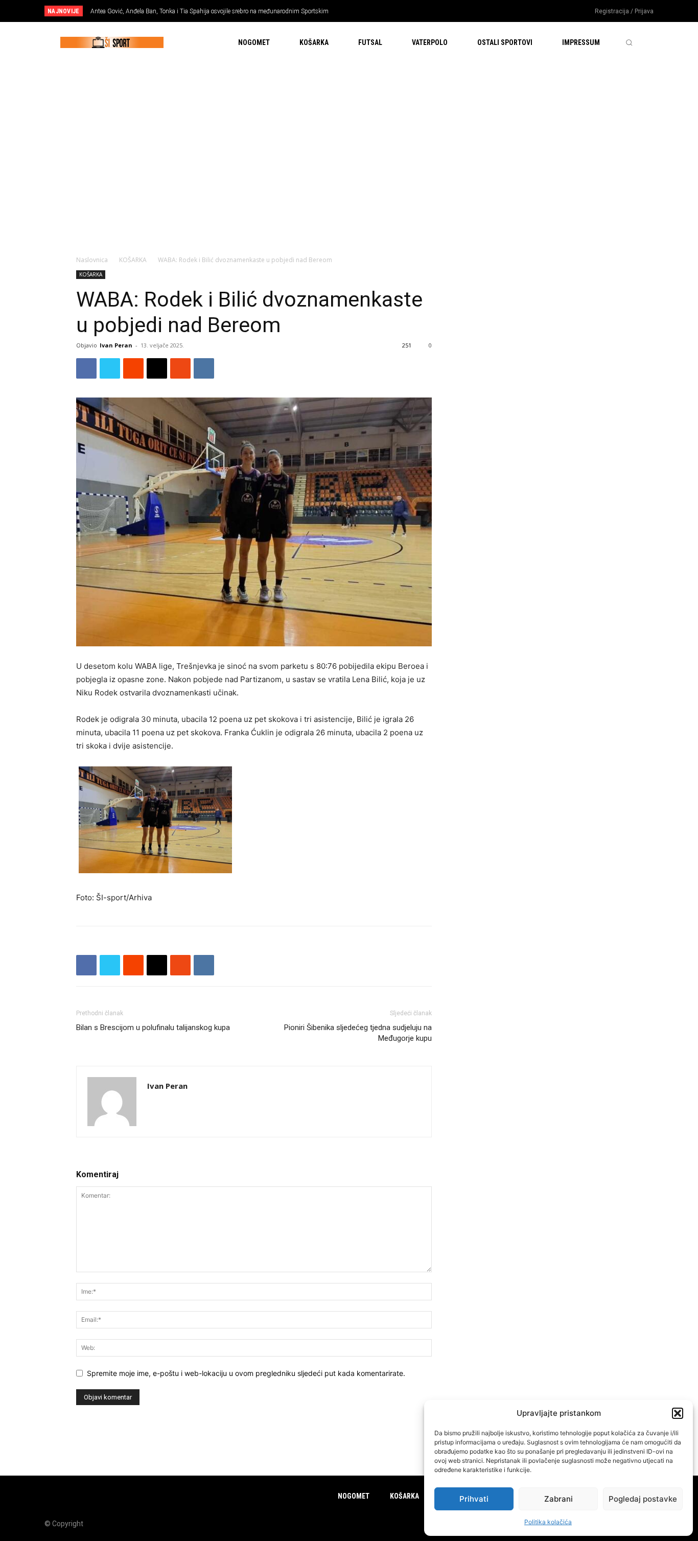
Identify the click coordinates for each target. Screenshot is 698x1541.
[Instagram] (541, 12)
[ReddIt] (133, 368)
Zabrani (558, 1499)
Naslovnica (92, 259)
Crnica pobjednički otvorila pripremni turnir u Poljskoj (163, 11)
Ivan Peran (116, 345)
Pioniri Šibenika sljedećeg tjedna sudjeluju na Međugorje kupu (358, 1033)
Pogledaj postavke (643, 1499)
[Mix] (180, 368)
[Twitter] (558, 12)
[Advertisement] (349, 139)
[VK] (204, 368)
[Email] (157, 368)
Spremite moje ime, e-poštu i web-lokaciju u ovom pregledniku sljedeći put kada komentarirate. (246, 1373)
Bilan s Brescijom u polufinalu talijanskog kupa (153, 1027)
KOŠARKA (133, 259)
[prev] (366, 11)
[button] (677, 1413)
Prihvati (473, 1499)
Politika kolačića (548, 1522)
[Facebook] (525, 12)
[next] (383, 11)
